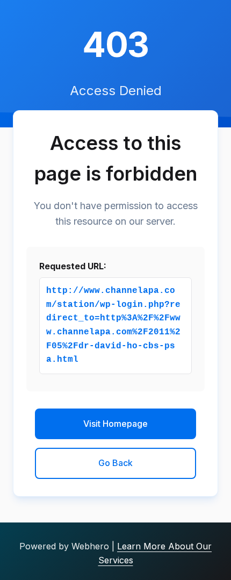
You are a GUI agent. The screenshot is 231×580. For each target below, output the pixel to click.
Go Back (115, 462)
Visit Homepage (115, 423)
